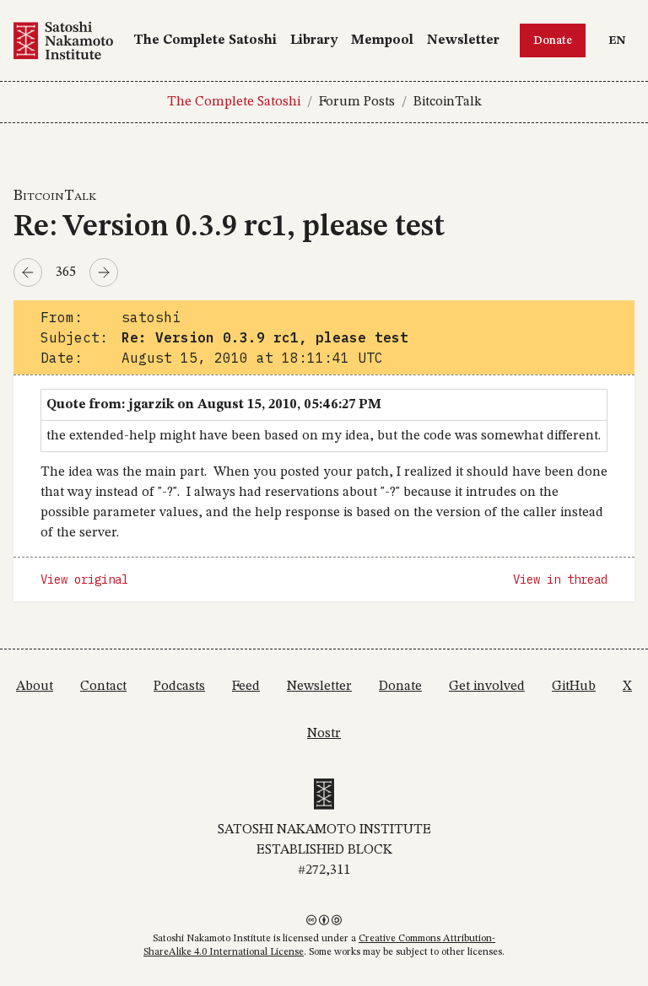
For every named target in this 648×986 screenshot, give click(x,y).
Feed (246, 686)
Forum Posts (357, 102)
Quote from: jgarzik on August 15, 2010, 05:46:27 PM (213, 405)
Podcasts (179, 686)
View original (84, 579)
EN (621, 40)
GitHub (574, 686)
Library (314, 40)
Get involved (487, 686)
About (34, 686)
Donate (552, 40)
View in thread (560, 579)
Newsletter (463, 40)
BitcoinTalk (447, 102)
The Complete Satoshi (205, 40)
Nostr (324, 734)
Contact (103, 686)
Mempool (382, 40)
